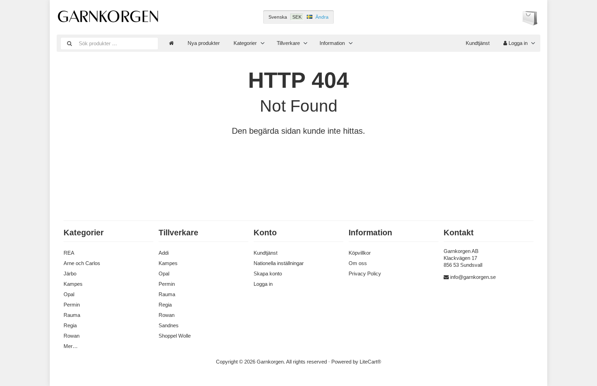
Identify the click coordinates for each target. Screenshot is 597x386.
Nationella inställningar (279, 263)
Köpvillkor (360, 253)
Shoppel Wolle (175, 336)
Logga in (517, 43)
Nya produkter (204, 43)
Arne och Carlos (82, 263)
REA (69, 253)
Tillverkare (288, 43)
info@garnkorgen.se (473, 277)
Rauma (72, 315)
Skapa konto (268, 273)
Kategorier (245, 43)
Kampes (73, 284)
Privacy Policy (365, 273)
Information (332, 43)
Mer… (71, 346)
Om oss (358, 263)
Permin (72, 305)
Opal (69, 294)
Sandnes (169, 325)
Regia (70, 325)
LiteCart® (370, 362)
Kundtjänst (478, 43)
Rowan (71, 336)
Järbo (70, 273)
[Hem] (171, 43)
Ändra (322, 17)
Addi (164, 253)
